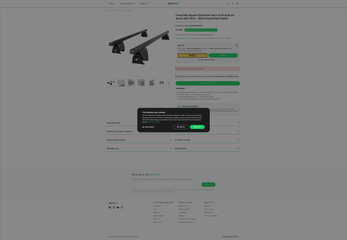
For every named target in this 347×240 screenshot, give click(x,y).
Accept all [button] (197, 127)
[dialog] (173, 120)
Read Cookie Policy (154, 122)
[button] (148, 127)
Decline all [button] (181, 127)
